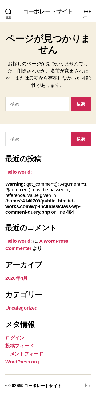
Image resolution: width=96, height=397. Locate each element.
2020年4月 (16, 278)
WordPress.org (22, 361)
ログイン (14, 338)
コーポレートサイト (48, 11)
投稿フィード (19, 346)
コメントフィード (24, 354)
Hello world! (18, 172)
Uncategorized (21, 308)
